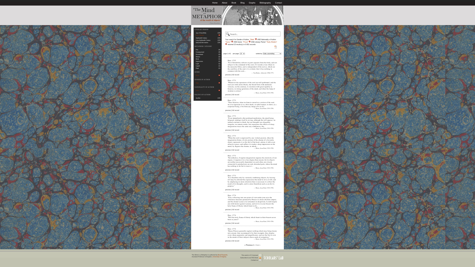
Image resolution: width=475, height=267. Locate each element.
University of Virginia (219, 257)
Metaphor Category (203, 46)
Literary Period (201, 29)
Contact (278, 3)
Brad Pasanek (222, 255)
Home (215, 3)
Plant (197, 68)
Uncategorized (200, 52)
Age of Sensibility (201, 33)
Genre (197, 72)
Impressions (199, 61)
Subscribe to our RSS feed (249, 258)
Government (199, 54)
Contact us (254, 260)
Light (197, 64)
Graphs (252, 3)
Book (234, 3)
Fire (197, 50)
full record (235, 75)
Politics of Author (202, 94)
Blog (242, 3)
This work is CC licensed (249, 255)
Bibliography (265, 3)
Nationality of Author (204, 87)
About (224, 3)
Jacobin (198, 98)
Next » (258, 245)
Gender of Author (202, 79)
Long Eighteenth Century (203, 40)
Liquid (198, 66)
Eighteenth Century (201, 38)
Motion (198, 57)
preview (228, 75)
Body (197, 59)
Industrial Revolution (202, 42)
